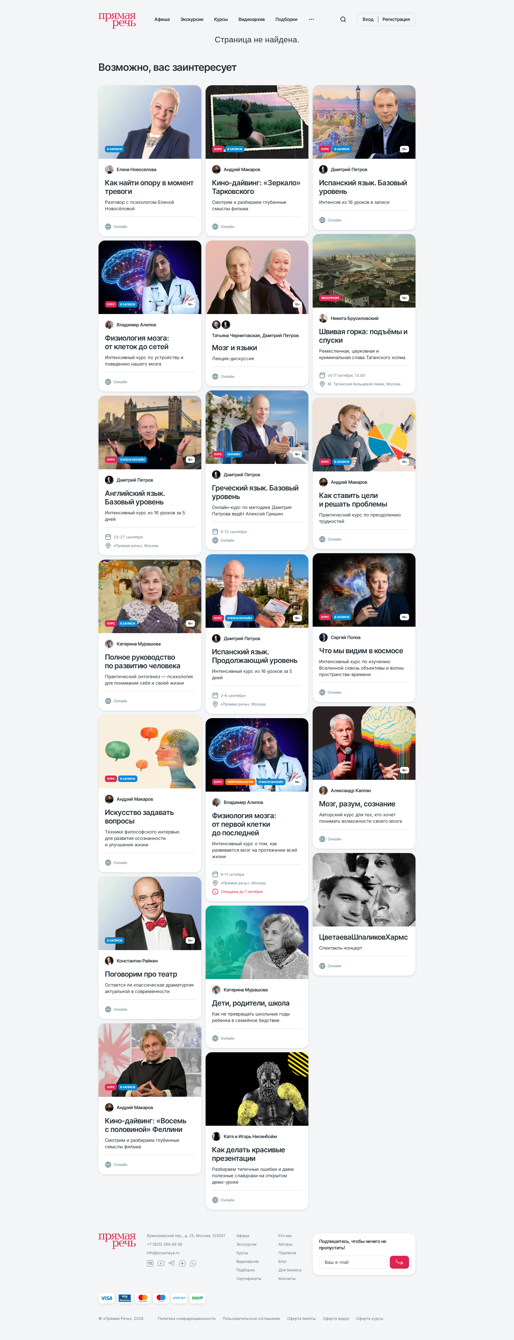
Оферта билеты (301, 1318)
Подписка (287, 1252)
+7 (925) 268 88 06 (164, 1244)
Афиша (162, 19)
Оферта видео (336, 1318)
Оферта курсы (369, 1318)
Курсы (221, 19)
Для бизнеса (289, 1270)
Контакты (287, 1278)
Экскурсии (191, 19)
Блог (282, 1261)
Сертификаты (248, 1278)
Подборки (286, 19)
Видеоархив (252, 19)
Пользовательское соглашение (251, 1318)
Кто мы (285, 1235)
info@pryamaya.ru (163, 1252)
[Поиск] (343, 19)
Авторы (285, 1244)
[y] (399, 1262)
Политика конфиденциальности (187, 1318)
